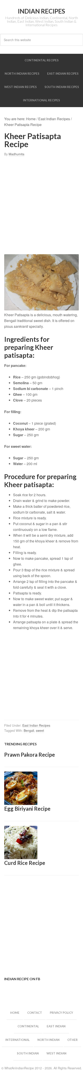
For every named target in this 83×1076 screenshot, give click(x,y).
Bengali (29, 730)
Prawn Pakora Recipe (29, 754)
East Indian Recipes (36, 725)
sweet (40, 730)
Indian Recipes (41, 11)
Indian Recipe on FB (22, 979)
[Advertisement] (41, 205)
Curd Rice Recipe (24, 863)
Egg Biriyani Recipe (27, 808)
